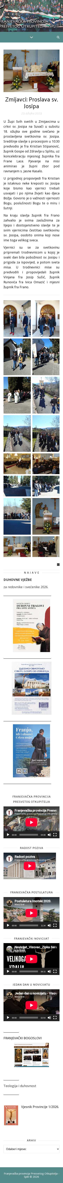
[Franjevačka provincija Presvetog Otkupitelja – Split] (31, 16)
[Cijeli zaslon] (55, 835)
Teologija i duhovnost (20, 1086)
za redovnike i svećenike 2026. (26, 587)
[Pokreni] (8, 835)
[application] (31, 822)
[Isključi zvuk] (49, 835)
